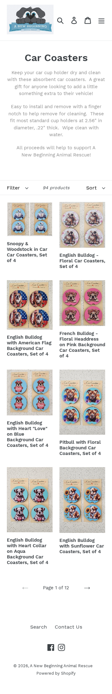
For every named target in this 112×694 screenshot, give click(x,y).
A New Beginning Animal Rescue (61, 665)
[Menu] (101, 20)
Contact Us (68, 627)
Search (38, 627)
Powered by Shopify (56, 673)
